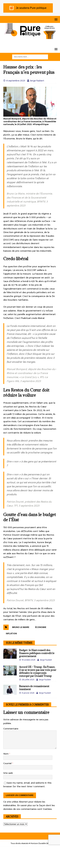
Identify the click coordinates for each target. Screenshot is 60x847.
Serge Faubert (37, 80)
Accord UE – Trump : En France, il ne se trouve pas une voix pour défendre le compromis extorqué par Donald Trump (37, 671)
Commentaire (10, 728)
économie (40, 627)
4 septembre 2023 (15, 80)
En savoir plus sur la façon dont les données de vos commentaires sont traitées (29, 807)
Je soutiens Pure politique (31, 7)
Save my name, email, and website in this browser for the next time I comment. (27, 784)
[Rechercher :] (30, 56)
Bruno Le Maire (20, 627)
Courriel (7, 763)
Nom (6, 753)
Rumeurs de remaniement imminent (34, 688)
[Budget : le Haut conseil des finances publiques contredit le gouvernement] (10, 654)
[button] (55, 19)
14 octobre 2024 (28, 659)
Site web (8, 773)
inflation (11, 633)
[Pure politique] (30, 37)
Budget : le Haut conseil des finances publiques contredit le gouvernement (36, 653)
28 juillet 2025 (28, 679)
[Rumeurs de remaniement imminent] (10, 690)
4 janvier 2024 (28, 692)
